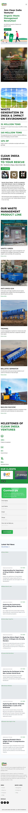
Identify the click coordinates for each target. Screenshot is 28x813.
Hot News (23, 567)
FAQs (3, 795)
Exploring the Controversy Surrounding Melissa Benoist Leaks (12, 606)
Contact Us (18, 790)
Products (4, 792)
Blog (17, 792)
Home (3, 787)
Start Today (7, 29)
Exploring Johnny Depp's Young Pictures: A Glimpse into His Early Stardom (14, 639)
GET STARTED (5, 168)
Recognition (18, 787)
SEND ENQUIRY (7, 532)
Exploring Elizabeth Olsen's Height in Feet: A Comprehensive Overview (13, 741)
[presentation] (2, 481)
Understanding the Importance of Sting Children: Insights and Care (13, 572)
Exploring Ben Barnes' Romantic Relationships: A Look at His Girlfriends (13, 705)
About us (4, 790)
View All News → (5, 546)
